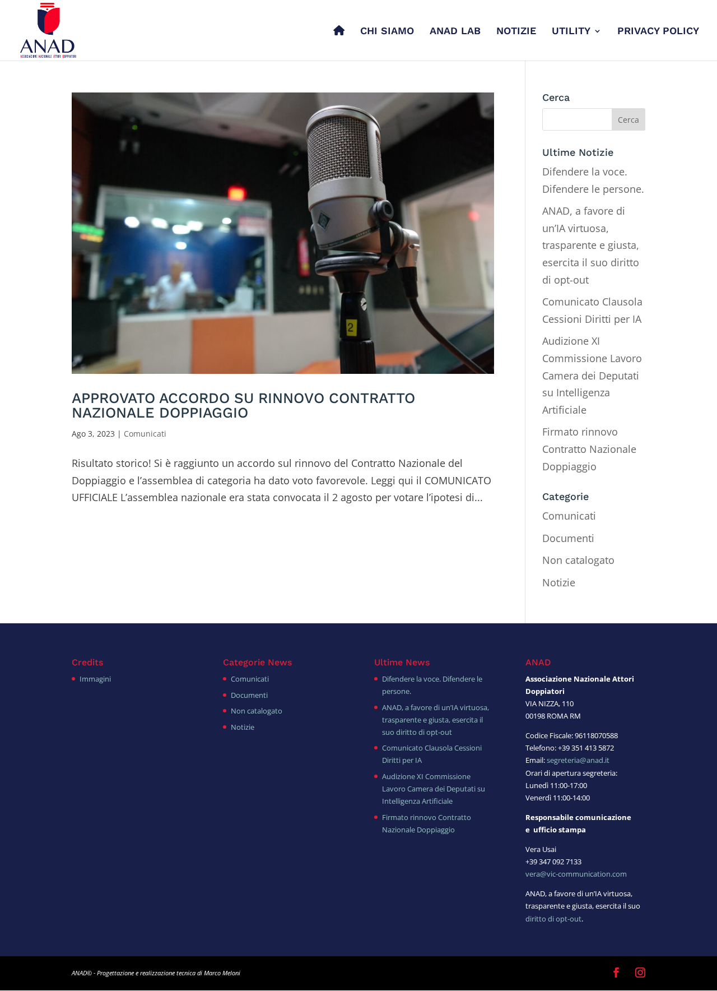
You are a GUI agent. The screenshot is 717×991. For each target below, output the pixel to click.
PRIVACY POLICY (658, 31)
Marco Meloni (222, 973)
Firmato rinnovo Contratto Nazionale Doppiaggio (589, 449)
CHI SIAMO (387, 31)
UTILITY (571, 31)
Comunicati (145, 433)
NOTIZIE (516, 31)
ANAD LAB (455, 31)
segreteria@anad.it (578, 760)
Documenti (568, 538)
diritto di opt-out (553, 919)
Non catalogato (578, 560)
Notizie (558, 582)
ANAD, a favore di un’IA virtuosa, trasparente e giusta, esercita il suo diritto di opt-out (590, 245)
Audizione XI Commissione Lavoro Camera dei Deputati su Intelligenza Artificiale (592, 375)
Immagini (95, 679)
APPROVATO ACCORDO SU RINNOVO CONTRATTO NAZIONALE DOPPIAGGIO (243, 405)
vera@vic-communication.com (576, 874)
